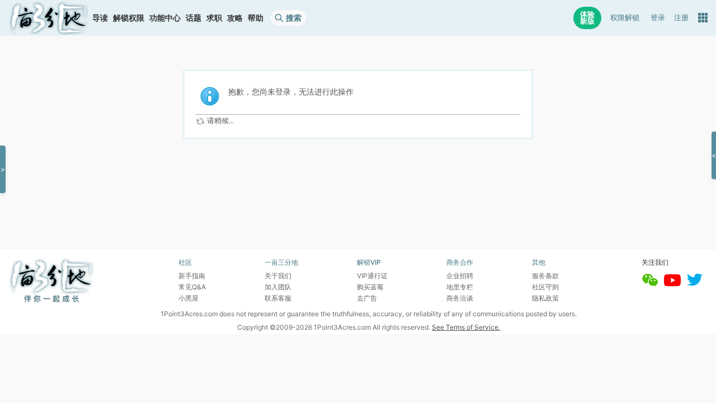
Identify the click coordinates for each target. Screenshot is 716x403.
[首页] (48, 18)
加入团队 (278, 287)
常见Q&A (192, 287)
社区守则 (545, 287)
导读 (100, 17)
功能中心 (165, 17)
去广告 (367, 298)
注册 (681, 17)
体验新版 (587, 17)
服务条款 (545, 275)
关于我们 (278, 275)
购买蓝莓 (370, 287)
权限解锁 (624, 17)
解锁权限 (128, 17)
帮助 (255, 17)
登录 (658, 17)
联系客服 (278, 298)
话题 (193, 17)
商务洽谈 (459, 298)
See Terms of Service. (466, 327)
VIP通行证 (372, 275)
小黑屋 (188, 298)
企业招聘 (459, 275)
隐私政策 (545, 298)
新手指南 (191, 275)
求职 (214, 17)
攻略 (235, 17)
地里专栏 (459, 287)
